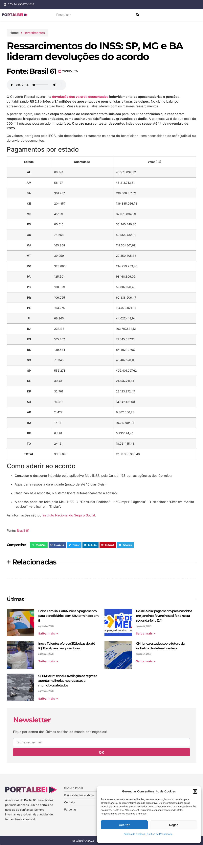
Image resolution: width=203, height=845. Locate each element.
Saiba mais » (48, 633)
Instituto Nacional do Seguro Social (68, 515)
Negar (173, 825)
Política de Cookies (134, 834)
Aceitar (124, 825)
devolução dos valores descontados (80, 97)
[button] (195, 791)
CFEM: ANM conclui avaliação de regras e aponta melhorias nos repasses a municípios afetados (67, 680)
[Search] (138, 15)
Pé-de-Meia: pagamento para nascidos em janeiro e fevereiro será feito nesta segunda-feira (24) (164, 615)
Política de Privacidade (159, 834)
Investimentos (34, 33)
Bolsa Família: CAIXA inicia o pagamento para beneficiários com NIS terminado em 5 (68, 615)
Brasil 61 (23, 531)
